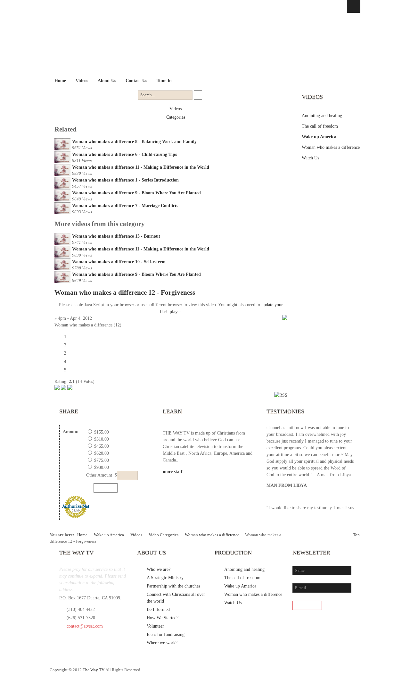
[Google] (341, 673)
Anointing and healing (322, 115)
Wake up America (319, 136)
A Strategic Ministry (165, 577)
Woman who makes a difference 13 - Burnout (116, 236)
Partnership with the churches (173, 586)
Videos (175, 108)
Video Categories (163, 535)
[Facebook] (315, 673)
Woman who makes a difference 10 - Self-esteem (119, 261)
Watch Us (310, 158)
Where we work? (162, 642)
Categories (175, 117)
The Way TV (93, 670)
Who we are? (158, 569)
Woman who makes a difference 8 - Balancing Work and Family (134, 141)
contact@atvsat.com (85, 626)
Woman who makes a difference (331, 147)
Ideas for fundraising (165, 634)
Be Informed (158, 609)
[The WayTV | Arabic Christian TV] (199, 44)
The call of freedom (320, 126)
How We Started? (162, 617)
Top (356, 535)
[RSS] (354, 673)
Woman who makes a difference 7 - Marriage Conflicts (125, 205)
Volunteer (155, 626)
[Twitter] (328, 673)
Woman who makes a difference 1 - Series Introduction (125, 180)
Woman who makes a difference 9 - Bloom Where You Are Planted (136, 192)
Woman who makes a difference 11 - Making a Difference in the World (140, 167)
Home (82, 535)
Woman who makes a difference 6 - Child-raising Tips (124, 154)
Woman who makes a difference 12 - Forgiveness (124, 292)
